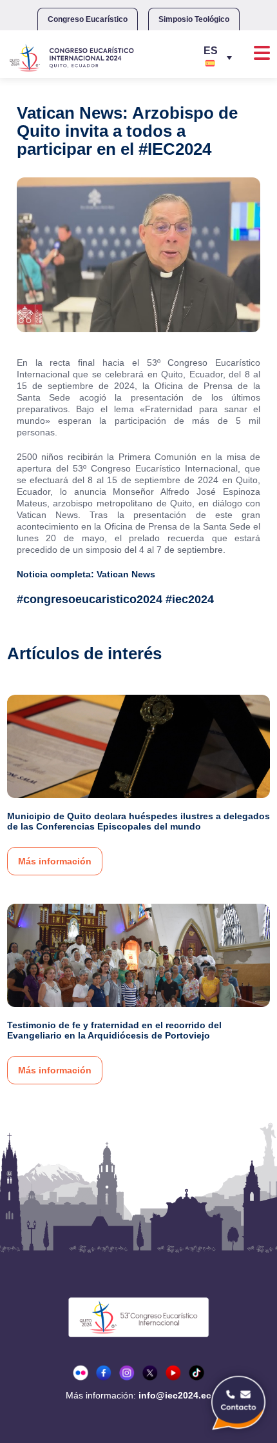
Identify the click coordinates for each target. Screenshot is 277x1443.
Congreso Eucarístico (88, 19)
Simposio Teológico (193, 19)
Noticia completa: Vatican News (86, 574)
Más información (54, 861)
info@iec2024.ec (174, 1395)
